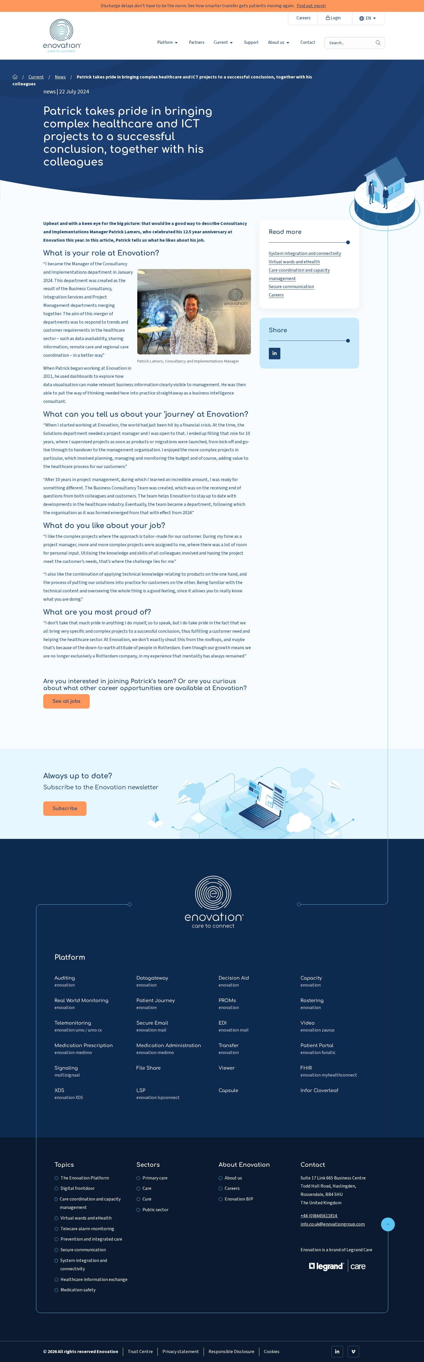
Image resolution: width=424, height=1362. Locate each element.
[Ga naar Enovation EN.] (15, 77)
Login (335, 18)
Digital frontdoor (78, 1188)
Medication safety (78, 1290)
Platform (165, 42)
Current (221, 42)
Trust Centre (140, 1351)
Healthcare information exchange (94, 1279)
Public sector (155, 1210)
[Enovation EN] (214, 901)
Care (146, 1188)
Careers (304, 18)
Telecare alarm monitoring (87, 1229)
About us (276, 42)
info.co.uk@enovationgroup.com (333, 1224)
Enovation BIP (239, 1199)
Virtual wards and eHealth (294, 262)
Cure (146, 1199)
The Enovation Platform (85, 1178)
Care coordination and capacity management (90, 1203)
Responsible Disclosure (231, 1351)
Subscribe (64, 808)
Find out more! (311, 6)
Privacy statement (180, 1351)
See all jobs (66, 701)
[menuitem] (168, 42)
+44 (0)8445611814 (319, 1216)
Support (251, 42)
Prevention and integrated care (91, 1239)
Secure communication (291, 286)
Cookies (271, 1351)
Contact (308, 42)
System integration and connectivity (305, 253)
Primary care (155, 1178)
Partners (197, 42)
